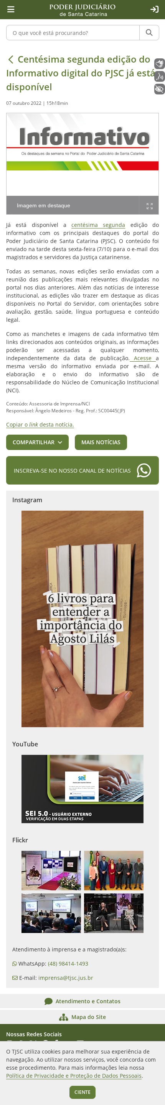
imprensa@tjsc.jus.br (65, 977)
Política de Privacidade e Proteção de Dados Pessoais (74, 1075)
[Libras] (159, 63)
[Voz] (159, 76)
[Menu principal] (11, 9)
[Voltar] (10, 59)
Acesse (143, 358)
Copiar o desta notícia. (40, 424)
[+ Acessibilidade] (159, 89)
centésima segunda (98, 224)
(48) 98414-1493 (68, 963)
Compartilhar (33, 442)
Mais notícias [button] (100, 442)
